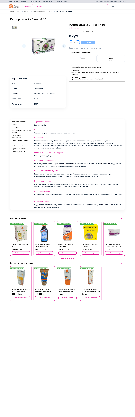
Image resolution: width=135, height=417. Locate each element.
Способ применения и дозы (20, 142)
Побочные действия (19, 146)
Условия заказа (34, 1)
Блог (65, 1)
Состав (14, 125)
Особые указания (18, 152)
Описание (15, 127)
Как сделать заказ (48, 1)
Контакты (59, 1)
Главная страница (14, 11)
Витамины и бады (39, 11)
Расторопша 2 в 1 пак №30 (64, 11)
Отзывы (16, 1)
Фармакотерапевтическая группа (21, 132)
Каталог (26, 11)
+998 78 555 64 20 (120, 1)
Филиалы (24, 1)
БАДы (50, 11)
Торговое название (19, 122)
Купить (88, 42)
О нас (10, 1)
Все (120, 218)
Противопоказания (19, 149)
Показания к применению (17, 137)
